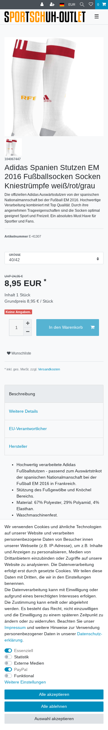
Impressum (15, 627)
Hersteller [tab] (18, 446)
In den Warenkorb (66, 327)
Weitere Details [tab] (23, 411)
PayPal (20, 669)
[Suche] (82, 4)
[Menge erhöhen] (27, 323)
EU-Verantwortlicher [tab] (28, 428)
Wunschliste (20, 353)
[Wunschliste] (91, 4)
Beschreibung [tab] (22, 393)
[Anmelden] (42, 4)
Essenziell (23, 650)
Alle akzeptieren (54, 694)
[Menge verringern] (27, 332)
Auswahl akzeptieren (54, 718)
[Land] (62, 4)
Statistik (21, 656)
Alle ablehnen (54, 706)
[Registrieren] (53, 4)
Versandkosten (49, 369)
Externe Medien (29, 663)
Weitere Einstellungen (25, 682)
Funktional (24, 675)
